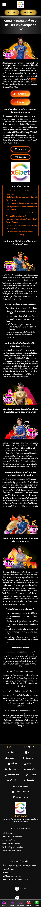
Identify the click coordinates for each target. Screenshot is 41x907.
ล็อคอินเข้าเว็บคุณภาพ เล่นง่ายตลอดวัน (22, 232)
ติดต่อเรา (30, 764)
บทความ (31, 752)
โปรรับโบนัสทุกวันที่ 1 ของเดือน (12, 847)
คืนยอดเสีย (30, 780)
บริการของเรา (12, 769)
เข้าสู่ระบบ (13, 12)
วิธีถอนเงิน (13, 780)
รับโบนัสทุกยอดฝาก (8, 833)
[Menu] (4, 4)
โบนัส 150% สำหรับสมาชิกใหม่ (12, 837)
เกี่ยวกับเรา (12, 758)
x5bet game (20, 815)
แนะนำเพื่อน (31, 769)
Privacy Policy (22, 797)
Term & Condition (22, 792)
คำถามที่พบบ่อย (22, 786)
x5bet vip (12, 873)
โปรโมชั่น (14, 764)
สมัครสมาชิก (29, 12)
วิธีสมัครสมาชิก (13, 775)
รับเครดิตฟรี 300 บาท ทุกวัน (11, 844)
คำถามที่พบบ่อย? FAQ (17, 235)
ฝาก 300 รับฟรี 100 (8, 840)
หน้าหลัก (13, 747)
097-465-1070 (16, 876)
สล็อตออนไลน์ (31, 758)
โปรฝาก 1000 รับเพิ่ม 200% (11, 851)
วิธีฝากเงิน (32, 775)
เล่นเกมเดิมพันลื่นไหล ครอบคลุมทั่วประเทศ (23, 203)
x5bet (34, 79)
